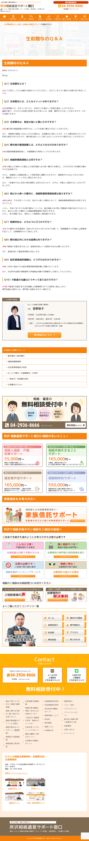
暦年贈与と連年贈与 (16, 356)
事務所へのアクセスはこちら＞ (16, 773)
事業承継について (52, 715)
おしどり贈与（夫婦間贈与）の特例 (23, 373)
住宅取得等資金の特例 (17, 367)
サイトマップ (69, 733)
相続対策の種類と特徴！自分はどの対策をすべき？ (32, 711)
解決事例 (48, 723)
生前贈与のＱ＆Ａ (15, 384)
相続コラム (49, 726)
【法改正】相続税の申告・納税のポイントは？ (32, 720)
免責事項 (67, 726)
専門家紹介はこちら (43, 335)
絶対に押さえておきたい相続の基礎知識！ (13, 704)
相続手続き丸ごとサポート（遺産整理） (13, 730)
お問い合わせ (69, 729)
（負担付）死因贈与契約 (18, 379)
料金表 (47, 719)
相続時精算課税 (14, 361)
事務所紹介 (68, 701)
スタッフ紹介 (69, 705)
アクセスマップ (70, 709)
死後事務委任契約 (52, 705)
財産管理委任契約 (52, 701)
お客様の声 (49, 730)
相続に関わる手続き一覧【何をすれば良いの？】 (13, 714)
